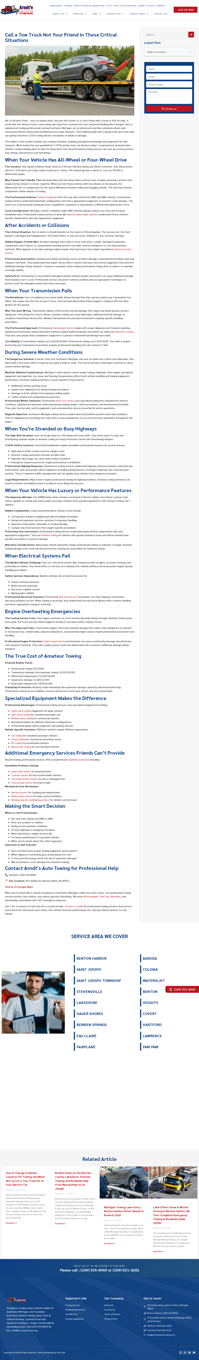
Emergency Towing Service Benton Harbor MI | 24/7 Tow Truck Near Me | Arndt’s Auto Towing (107, 5)
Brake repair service (21, 796)
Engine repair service (54, 641)
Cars (95, 13)
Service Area (137, 13)
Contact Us (161, 13)
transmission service (63, 327)
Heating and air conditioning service (30, 799)
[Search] (191, 34)
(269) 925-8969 (94, 1269)
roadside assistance (78, 759)
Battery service (19, 792)
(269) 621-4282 (126, 1269)
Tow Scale (60, 1352)
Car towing (17, 735)
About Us (58, 13)
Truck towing (18, 739)
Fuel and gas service (22, 782)
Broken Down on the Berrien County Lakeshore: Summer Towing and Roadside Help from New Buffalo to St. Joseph (73, 1180)
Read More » (11, 1223)
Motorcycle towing (21, 746)
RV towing (16, 743)
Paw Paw (104, 896)
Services (78, 13)
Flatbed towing (45, 197)
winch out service (65, 400)
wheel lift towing (124, 331)
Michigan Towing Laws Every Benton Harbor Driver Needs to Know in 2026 (124, 1211)
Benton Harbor (75, 214)
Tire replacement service (24, 778)
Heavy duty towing (21, 710)
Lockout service (19, 775)
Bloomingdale (91, 896)
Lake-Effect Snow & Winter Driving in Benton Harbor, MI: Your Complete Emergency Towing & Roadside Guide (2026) (171, 1215)
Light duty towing (20, 714)
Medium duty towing (22, 718)
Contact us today (74, 906)
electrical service (68, 596)
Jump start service (21, 771)
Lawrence (93, 214)
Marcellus (116, 896)
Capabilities (113, 13)
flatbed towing (50, 535)
